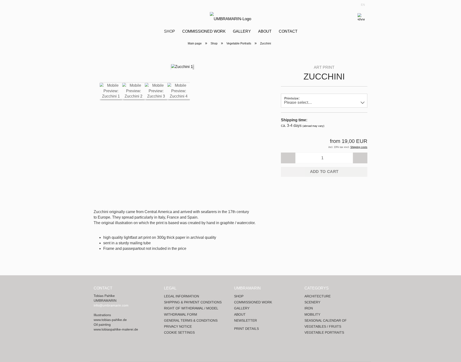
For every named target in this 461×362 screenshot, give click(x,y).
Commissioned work (204, 31)
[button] (288, 158)
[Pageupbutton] (448, 355)
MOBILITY (312, 314)
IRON (308, 308)
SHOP (238, 296)
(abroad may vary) (313, 125)
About (265, 31)
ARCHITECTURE (317, 296)
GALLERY (241, 308)
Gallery (242, 31)
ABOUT (240, 314)
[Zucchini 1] (182, 67)
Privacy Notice (178, 326)
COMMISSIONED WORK (253, 302)
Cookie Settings (179, 332)
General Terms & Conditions (191, 320)
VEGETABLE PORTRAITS (324, 332)
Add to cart (324, 171)
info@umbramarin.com (111, 305)
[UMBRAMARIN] (230, 16)
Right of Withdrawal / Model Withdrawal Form (191, 311)
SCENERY (312, 302)
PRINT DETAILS (246, 329)
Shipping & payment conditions (193, 302)
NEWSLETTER (245, 320)
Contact (288, 31)
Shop (169, 31)
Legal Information (181, 296)
